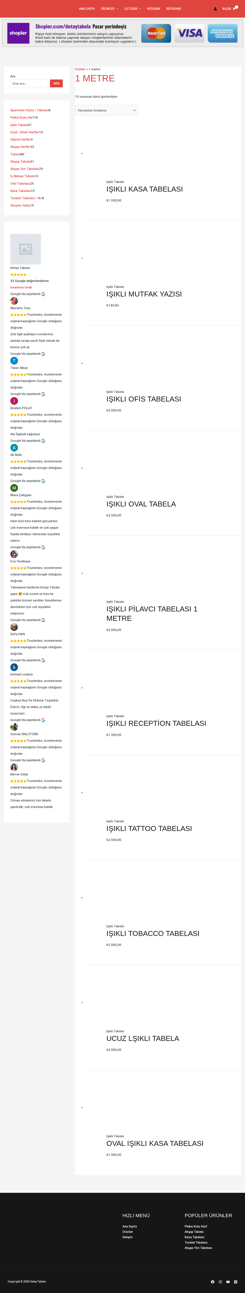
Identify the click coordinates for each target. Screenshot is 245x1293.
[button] (116, 9)
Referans (173, 9)
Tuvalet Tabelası (196, 1242)
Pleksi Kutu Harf (196, 1226)
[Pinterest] (235, 1282)
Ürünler (107, 9)
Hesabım (153, 9)
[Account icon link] (215, 9)
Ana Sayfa (87, 9)
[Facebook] (212, 1282)
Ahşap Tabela (194, 1232)
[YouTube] (228, 1282)
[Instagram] (220, 1282)
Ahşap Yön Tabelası (198, 1248)
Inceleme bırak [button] (21, 287)
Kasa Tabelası (194, 1237)
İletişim (130, 9)
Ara (12, 76)
